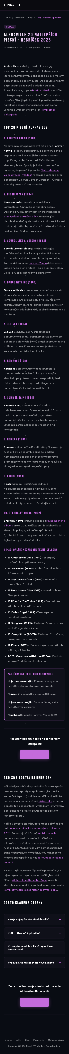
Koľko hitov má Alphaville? (24, 933)
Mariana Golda (41, 90)
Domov (7, 17)
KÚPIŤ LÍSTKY (34, 754)
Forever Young (38, 263)
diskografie (45, 801)
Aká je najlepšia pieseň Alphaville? (29, 919)
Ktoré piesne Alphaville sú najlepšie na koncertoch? (31, 948)
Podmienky (38, 1039)
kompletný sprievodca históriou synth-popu (30, 889)
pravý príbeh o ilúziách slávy (21, 216)
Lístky (18, 1039)
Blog (30, 17)
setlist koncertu (47, 833)
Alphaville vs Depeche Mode (29, 880)
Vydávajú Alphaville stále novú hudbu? (31, 962)
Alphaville (19, 17)
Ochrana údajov (56, 1039)
